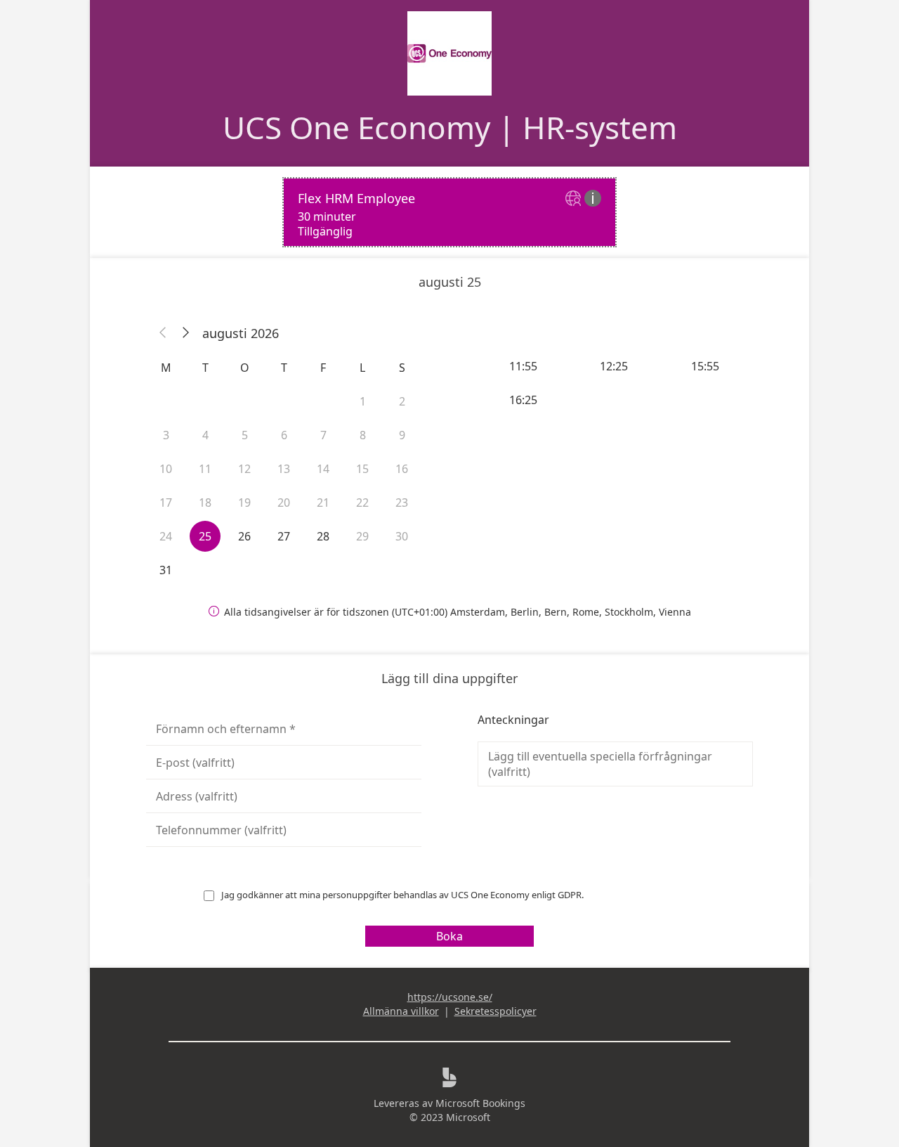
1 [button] (363, 401)
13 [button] (283, 469)
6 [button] (284, 435)
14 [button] (323, 469)
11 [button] (205, 469)
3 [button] (166, 435)
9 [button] (402, 435)
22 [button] (362, 502)
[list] (449, 212)
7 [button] (323, 435)
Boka (449, 936)
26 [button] (244, 536)
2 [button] (402, 401)
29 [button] (362, 536)
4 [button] (205, 435)
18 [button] (205, 502)
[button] (163, 333)
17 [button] (165, 502)
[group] (615, 383)
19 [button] (244, 502)
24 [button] (165, 536)
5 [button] (245, 435)
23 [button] (401, 502)
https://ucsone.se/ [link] (449, 997)
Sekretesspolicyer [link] (495, 1011)
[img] (574, 199)
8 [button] (363, 435)
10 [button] (165, 469)
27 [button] (283, 536)
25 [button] (205, 536)
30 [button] (401, 536)
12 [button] (244, 469)
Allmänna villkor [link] (401, 1011)
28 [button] (323, 536)
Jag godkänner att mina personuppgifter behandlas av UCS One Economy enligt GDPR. (402, 894)
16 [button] (401, 469)
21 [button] (323, 502)
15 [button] (362, 469)
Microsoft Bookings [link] (480, 1103)
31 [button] (165, 570)
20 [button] (283, 502)
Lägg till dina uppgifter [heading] (449, 678)
